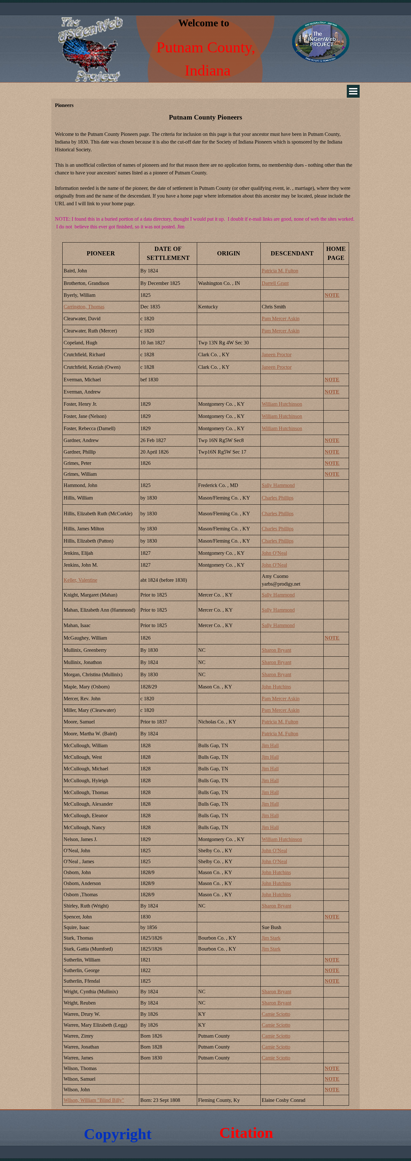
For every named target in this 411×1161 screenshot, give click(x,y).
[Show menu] (353, 91)
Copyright (118, 1133)
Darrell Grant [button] (275, 283)
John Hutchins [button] (276, 686)
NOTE (332, 295)
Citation (246, 1132)
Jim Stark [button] (271, 938)
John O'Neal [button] (274, 553)
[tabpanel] (205, 175)
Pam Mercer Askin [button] (281, 318)
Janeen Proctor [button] (277, 354)
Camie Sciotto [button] (276, 1014)
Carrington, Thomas (84, 306)
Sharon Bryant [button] (276, 650)
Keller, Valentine (80, 580)
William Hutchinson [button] (282, 404)
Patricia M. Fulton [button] (280, 270)
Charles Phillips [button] (277, 498)
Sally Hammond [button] (278, 485)
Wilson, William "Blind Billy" (94, 1100)
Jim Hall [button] (270, 745)
